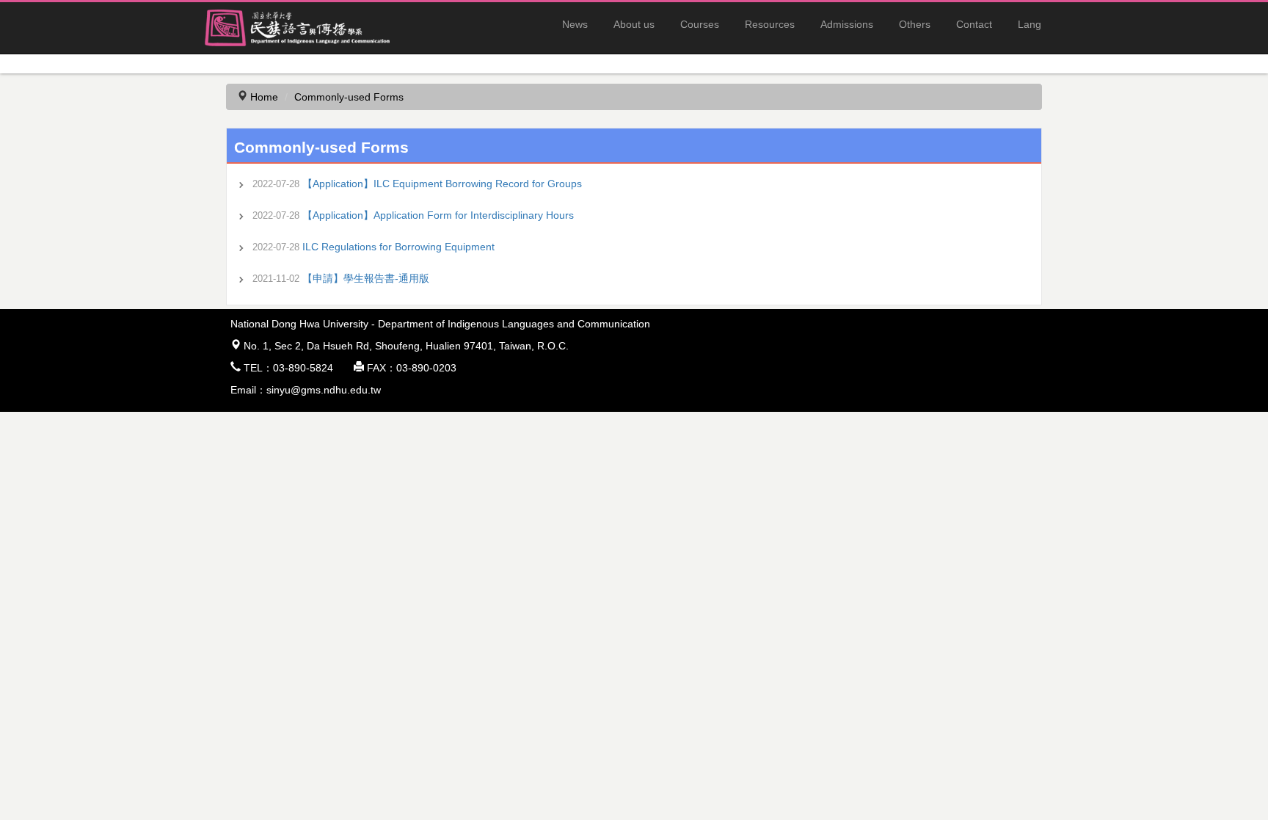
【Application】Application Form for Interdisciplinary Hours (438, 215)
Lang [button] (1029, 24)
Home (264, 97)
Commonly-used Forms (349, 97)
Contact (974, 24)
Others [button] (914, 24)
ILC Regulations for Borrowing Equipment (398, 247)
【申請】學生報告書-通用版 (365, 278)
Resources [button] (770, 24)
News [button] (575, 24)
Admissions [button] (846, 24)
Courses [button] (699, 24)
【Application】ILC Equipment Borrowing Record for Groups (442, 183)
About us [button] (634, 24)
